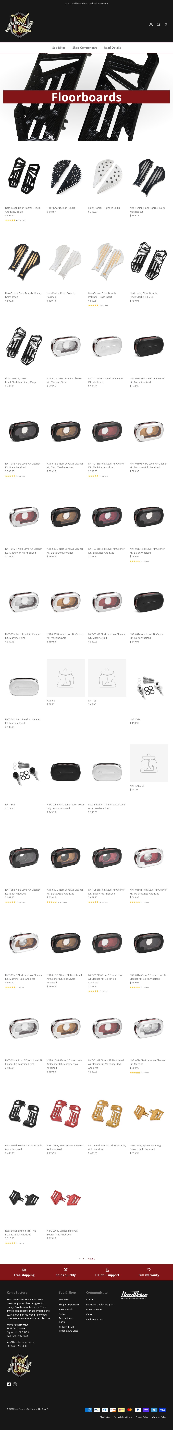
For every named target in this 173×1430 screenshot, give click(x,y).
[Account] (150, 25)
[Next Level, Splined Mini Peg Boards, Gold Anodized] (149, 1113)
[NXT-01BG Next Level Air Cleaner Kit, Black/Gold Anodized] (66, 431)
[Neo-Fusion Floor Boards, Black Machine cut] (149, 175)
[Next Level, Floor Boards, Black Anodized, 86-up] (24, 175)
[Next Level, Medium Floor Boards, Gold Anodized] (107, 1113)
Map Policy (105, 1417)
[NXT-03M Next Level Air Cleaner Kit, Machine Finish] (24, 602)
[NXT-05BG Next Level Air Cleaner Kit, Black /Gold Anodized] (66, 857)
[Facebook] (9, 1384)
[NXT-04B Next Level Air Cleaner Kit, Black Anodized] (149, 602)
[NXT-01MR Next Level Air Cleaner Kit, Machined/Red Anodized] (24, 516)
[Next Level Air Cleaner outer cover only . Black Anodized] (66, 772)
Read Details (112, 47)
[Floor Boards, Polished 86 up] (107, 175)
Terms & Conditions (123, 1417)
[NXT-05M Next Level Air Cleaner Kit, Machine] (149, 1028)
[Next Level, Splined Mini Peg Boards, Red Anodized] (66, 1198)
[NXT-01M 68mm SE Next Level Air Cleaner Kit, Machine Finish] (24, 1028)
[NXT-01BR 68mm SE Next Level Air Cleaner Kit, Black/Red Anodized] (107, 942)
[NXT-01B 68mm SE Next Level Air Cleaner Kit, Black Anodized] (149, 942)
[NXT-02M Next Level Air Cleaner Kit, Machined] (107, 346)
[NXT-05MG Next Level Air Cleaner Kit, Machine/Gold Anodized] (24, 942)
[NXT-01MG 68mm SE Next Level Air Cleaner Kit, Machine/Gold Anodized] (66, 1028)
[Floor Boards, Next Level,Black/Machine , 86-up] (24, 346)
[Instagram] (15, 1384)
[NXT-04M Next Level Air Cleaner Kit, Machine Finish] (24, 687)
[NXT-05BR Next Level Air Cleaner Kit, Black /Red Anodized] (107, 857)
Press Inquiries (94, 1309)
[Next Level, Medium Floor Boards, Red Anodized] (66, 1113)
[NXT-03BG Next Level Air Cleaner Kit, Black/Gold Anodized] (66, 516)
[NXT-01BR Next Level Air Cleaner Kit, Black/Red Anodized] (107, 431)
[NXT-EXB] (24, 772)
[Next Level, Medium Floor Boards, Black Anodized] (24, 1113)
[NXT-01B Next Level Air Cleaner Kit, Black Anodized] (24, 431)
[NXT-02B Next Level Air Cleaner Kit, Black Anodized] (149, 346)
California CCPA (94, 1319)
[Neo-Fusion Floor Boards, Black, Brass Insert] (24, 261)
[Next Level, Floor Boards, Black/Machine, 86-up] (149, 261)
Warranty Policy (159, 1417)
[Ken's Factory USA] (19, 24)
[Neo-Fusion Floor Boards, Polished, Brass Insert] (107, 261)
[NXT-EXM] (149, 687)
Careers (90, 1314)
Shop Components (84, 47)
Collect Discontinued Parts (66, 1318)
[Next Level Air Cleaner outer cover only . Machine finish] (107, 772)
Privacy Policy (142, 1417)
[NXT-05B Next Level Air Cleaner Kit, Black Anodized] (24, 857)
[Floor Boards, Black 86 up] (66, 175)
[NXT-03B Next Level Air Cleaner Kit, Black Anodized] (149, 516)
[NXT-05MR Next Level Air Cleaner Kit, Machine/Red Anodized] (149, 857)
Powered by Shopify (39, 1409)
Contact (90, 1299)
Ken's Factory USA (21, 1409)
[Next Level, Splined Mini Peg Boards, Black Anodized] (24, 1198)
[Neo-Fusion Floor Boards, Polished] (66, 261)
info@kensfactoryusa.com (21, 1342)
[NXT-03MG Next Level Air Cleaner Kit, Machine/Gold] (66, 602)
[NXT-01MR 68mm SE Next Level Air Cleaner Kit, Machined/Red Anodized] (107, 1028)
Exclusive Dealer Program (100, 1304)
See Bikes (58, 47)
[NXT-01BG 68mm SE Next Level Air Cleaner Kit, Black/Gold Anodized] (66, 942)
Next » (91, 1258)
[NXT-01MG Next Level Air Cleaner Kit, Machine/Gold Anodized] (149, 431)
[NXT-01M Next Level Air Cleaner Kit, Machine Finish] (66, 346)
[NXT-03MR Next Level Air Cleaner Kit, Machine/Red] (107, 602)
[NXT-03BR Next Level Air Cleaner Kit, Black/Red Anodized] (107, 516)
